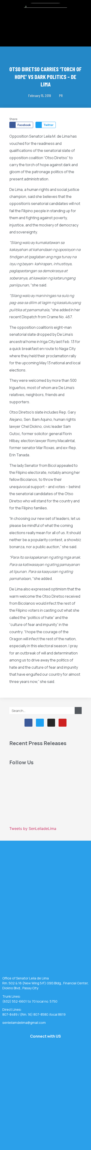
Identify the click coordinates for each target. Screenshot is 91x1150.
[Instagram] (51, 723)
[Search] (78, 710)
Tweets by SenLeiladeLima (32, 828)
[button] (45, 33)
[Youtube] (62, 723)
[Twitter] (40, 723)
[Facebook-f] (28, 723)
